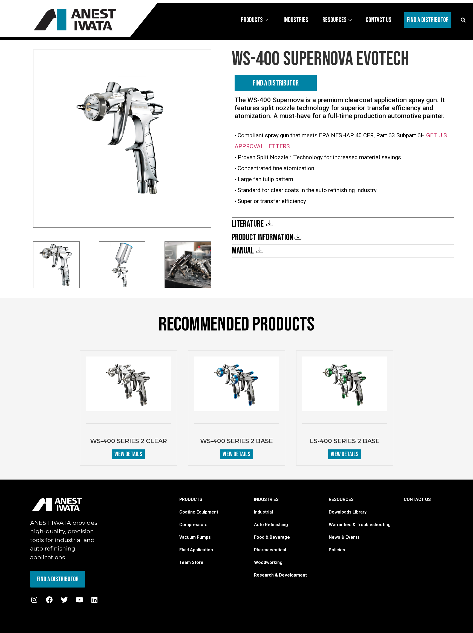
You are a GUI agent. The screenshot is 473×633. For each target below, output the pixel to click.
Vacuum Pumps (195, 537)
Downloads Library (348, 512)
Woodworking (268, 562)
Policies (337, 549)
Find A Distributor (428, 20)
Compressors (193, 524)
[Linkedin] (94, 600)
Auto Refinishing (271, 524)
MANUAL (243, 251)
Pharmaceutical (270, 549)
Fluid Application (196, 549)
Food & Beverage (272, 537)
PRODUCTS (190, 499)
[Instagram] (34, 600)
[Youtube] (79, 600)
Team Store (191, 562)
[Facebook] (49, 600)
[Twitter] (64, 600)
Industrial (263, 512)
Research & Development (280, 575)
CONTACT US (417, 499)
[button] (463, 19)
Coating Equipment (198, 512)
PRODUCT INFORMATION (262, 237)
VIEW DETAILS (128, 454)
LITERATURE (248, 224)
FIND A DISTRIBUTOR (276, 83)
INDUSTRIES (266, 499)
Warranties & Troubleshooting (360, 524)
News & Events (344, 537)
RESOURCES (341, 499)
